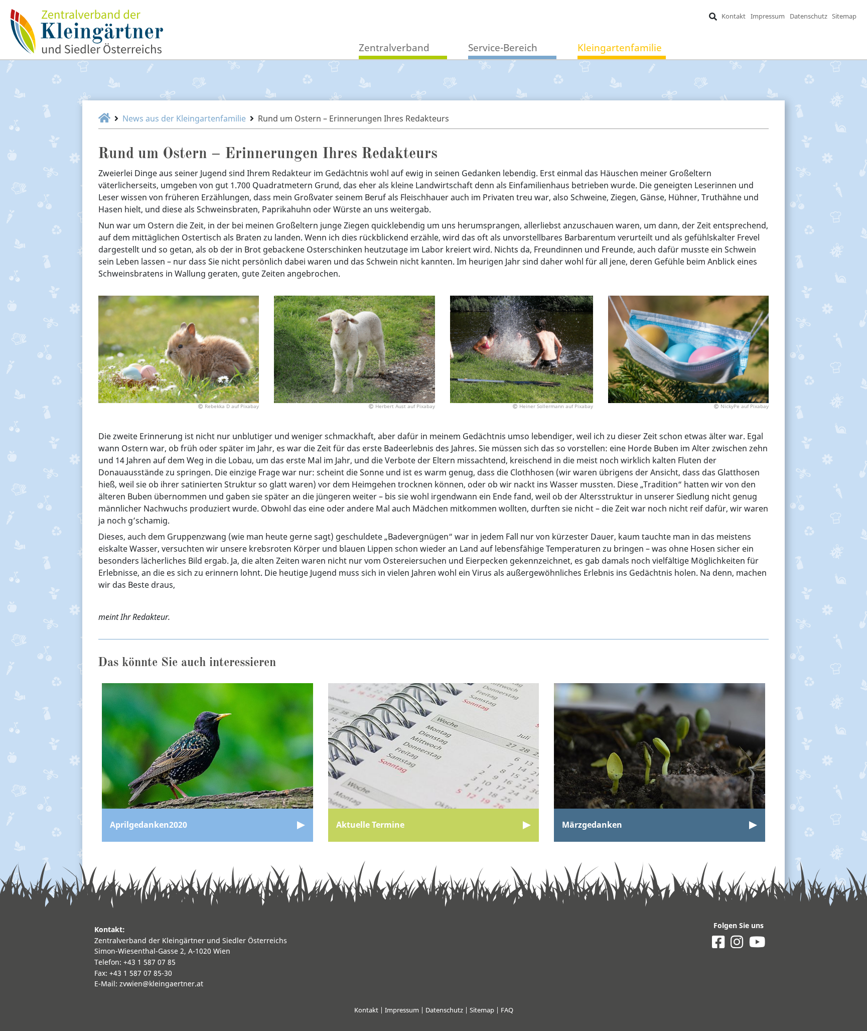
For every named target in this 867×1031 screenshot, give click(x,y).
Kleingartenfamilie (619, 47)
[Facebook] (718, 944)
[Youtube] (757, 944)
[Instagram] (737, 944)
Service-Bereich (502, 47)
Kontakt (733, 16)
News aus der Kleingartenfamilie (184, 118)
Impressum (768, 16)
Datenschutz (808, 16)
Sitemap (844, 16)
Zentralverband (394, 47)
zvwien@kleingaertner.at (161, 983)
